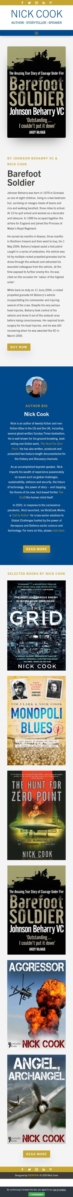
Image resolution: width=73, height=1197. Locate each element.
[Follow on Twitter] (29, 3)
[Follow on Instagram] (36, 3)
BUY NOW (18, 347)
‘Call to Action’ (21, 515)
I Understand (36, 1194)
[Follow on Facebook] (22, 3)
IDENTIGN (33, 1175)
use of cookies (59, 1189)
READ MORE (36, 549)
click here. (58, 530)
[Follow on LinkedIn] (43, 3)
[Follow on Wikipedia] (51, 3)
